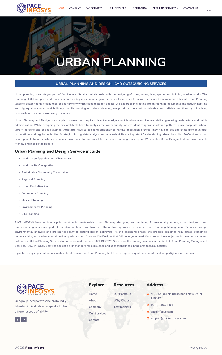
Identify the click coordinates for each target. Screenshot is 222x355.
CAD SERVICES (94, 8)
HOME (61, 8)
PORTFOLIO (139, 8)
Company (95, 307)
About (93, 301)
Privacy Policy (198, 348)
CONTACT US (190, 8)
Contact (94, 320)
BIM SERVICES (118, 8)
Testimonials (122, 307)
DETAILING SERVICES (164, 8)
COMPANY (75, 8)
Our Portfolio (122, 294)
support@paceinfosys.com (168, 318)
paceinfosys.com (162, 312)
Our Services (97, 313)
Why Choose (122, 301)
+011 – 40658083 (162, 305)
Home (93, 294)
